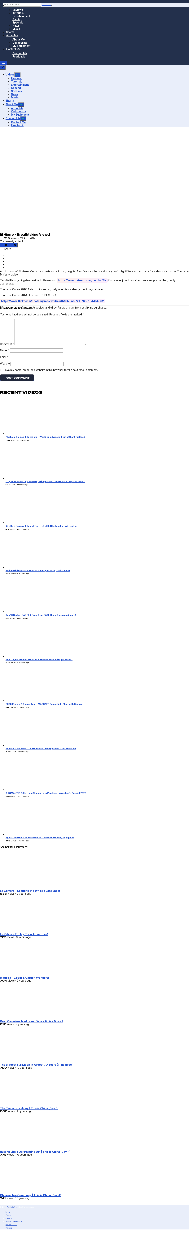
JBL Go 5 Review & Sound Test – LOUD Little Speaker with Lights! (41, 526)
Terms (8, 1215)
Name (4, 350)
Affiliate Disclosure (14, 1221)
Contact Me (13, 49)
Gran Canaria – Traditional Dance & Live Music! (31, 1021)
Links (8, 1212)
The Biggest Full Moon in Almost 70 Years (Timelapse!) (36, 1064)
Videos (10, 74)
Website (5, 363)
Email (4, 357)
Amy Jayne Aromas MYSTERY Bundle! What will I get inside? (39, 659)
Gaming (16, 88)
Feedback (18, 56)
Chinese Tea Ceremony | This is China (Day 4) (30, 1195)
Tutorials (16, 81)
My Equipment (21, 46)
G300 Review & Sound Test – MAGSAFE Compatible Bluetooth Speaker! (45, 704)
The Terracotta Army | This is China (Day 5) (29, 1108)
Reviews (16, 78)
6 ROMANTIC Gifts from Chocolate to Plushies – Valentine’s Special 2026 (46, 793)
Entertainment (20, 84)
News (14, 94)
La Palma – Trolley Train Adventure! (24, 934)
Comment (7, 344)
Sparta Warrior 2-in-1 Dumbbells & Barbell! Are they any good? (40, 837)
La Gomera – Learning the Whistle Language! (30, 890)
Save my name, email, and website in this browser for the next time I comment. (50, 370)
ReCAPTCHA (11, 1225)
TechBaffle (12, 1207)
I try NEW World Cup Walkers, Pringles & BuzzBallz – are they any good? (45, 481)
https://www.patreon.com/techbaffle (82, 280)
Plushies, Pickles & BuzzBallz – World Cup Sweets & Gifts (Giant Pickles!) (45, 437)
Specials (16, 91)
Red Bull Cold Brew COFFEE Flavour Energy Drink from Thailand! (41, 748)
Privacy (9, 1218)
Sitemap (9, 1228)
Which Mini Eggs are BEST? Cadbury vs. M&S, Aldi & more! (38, 570)
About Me (12, 104)
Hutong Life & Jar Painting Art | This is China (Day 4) (35, 1151)
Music (15, 97)
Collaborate (18, 111)
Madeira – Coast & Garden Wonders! (24, 977)
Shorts (10, 100)
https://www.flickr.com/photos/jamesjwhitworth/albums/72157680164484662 (52, 301)
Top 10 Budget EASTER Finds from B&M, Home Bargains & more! (41, 615)
